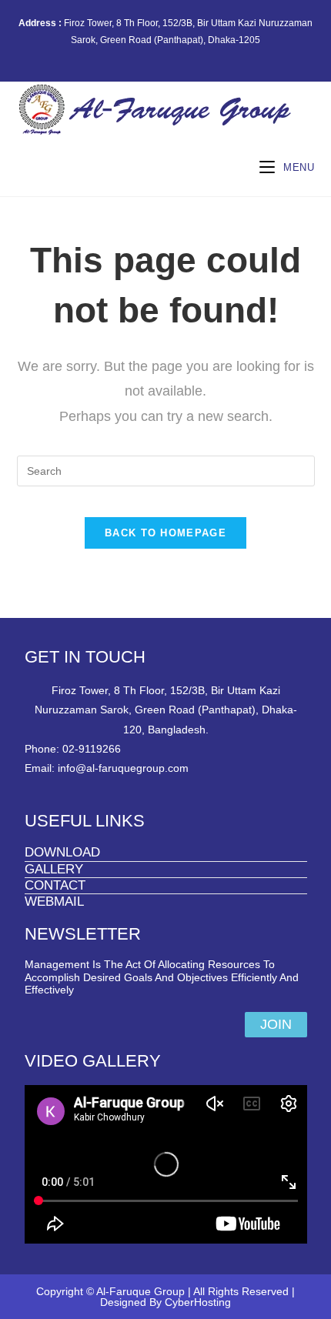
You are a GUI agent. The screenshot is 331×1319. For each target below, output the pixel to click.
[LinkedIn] (186, 55)
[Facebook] (150, 55)
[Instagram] (168, 55)
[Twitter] (133, 55)
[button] (276, 1024)
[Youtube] (201, 55)
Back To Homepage (165, 533)
